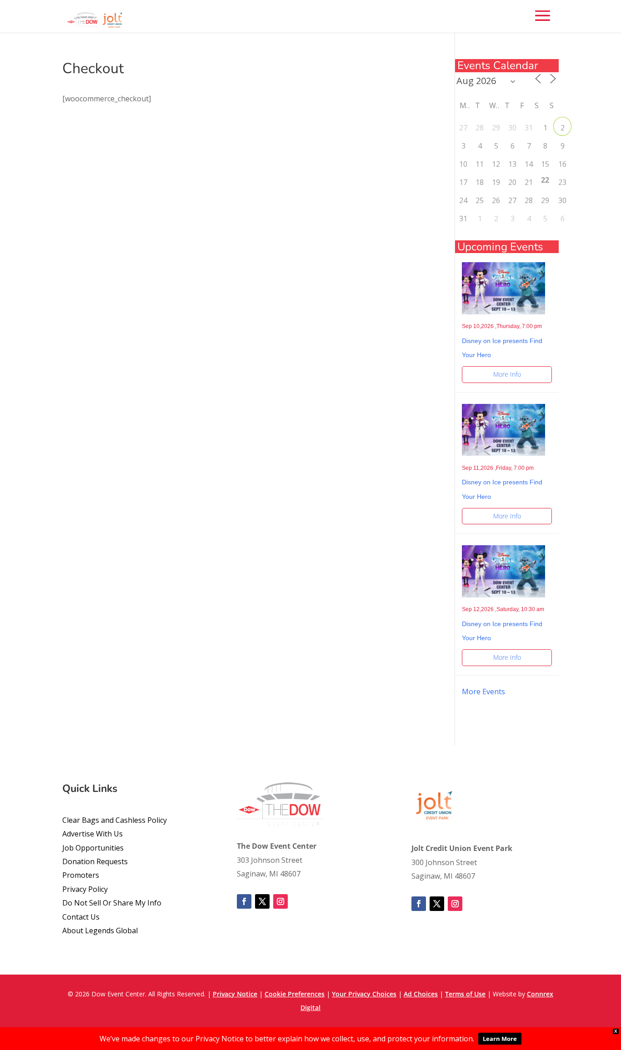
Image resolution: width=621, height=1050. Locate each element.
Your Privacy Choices (364, 994)
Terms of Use (465, 994)
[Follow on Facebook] (244, 901)
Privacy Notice (235, 994)
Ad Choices (421, 994)
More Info (507, 374)
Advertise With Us (92, 834)
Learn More (500, 1039)
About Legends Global (100, 931)
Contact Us (81, 917)
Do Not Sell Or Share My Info (111, 903)
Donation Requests (95, 861)
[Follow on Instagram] (280, 901)
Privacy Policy (85, 889)
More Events (483, 692)
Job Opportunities (93, 848)
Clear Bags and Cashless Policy (114, 820)
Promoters (80, 875)
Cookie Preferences (295, 994)
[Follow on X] (262, 901)
